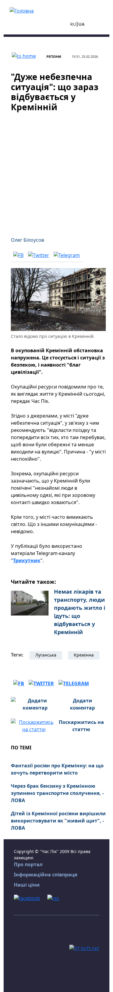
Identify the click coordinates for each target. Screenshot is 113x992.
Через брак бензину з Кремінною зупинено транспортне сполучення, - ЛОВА (57, 793)
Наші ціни (27, 884)
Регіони (53, 56)
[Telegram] (67, 255)
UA (81, 24)
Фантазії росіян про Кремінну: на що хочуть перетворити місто (57, 769)
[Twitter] (38, 255)
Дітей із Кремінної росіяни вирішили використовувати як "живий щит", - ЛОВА (58, 820)
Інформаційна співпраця (45, 874)
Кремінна (84, 655)
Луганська (45, 655)
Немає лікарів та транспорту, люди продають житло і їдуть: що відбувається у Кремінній (79, 612)
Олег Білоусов (27, 240)
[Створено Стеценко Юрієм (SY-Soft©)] (84, 947)
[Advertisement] (56, 170)
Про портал (28, 864)
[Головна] (22, 10)
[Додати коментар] (35, 703)
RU (73, 24)
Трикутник (26, 560)
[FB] (18, 255)
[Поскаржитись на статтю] (34, 725)
